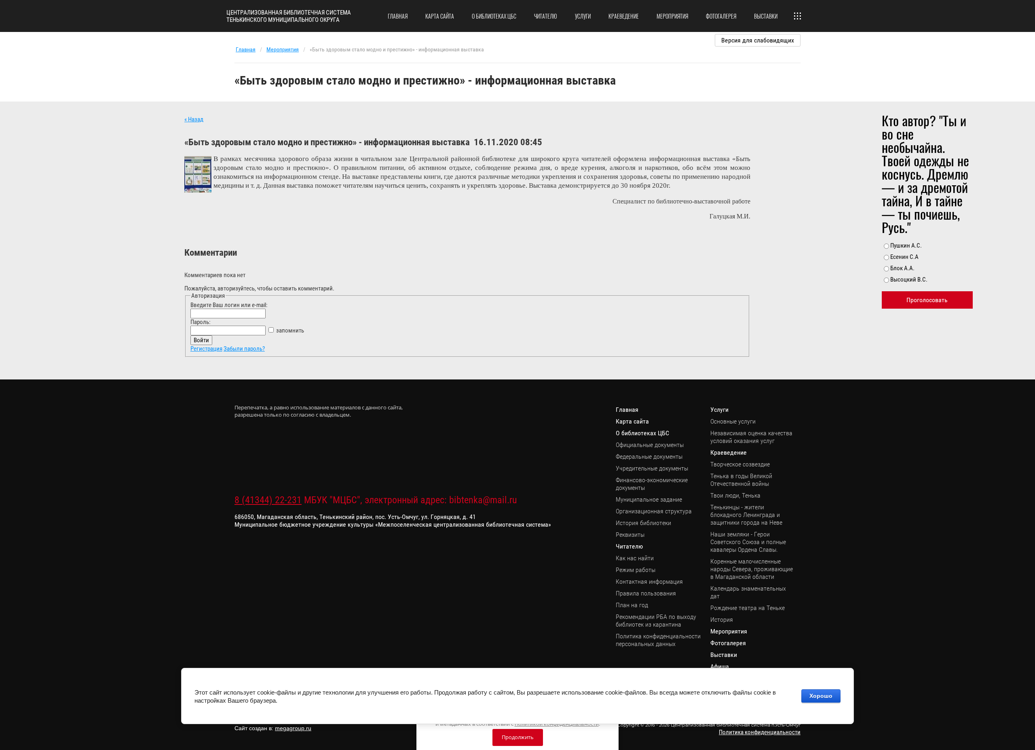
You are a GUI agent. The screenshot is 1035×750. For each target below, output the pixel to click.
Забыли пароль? (244, 348)
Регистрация (206, 348)
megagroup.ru (293, 728)
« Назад (193, 119)
